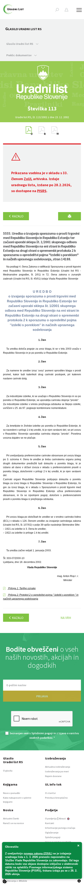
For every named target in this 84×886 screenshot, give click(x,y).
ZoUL (28, 178)
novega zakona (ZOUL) (38, 853)
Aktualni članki (11, 818)
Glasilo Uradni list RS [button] (20, 44)
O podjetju (51, 818)
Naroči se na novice (13, 823)
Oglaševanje (52, 832)
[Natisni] (69, 216)
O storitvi (50, 793)
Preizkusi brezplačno (56, 797)
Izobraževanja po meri (57, 771)
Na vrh (66, 618)
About (62, 818)
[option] (42, 108)
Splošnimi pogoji (42, 733)
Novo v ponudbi (11, 793)
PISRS (41, 190)
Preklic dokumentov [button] (19, 55)
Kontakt (49, 823)
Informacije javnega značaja (60, 827)
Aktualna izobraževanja (57, 766)
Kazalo (17, 216)
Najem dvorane (53, 776)
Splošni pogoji (52, 837)
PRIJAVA (42, 696)
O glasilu (7, 770)
